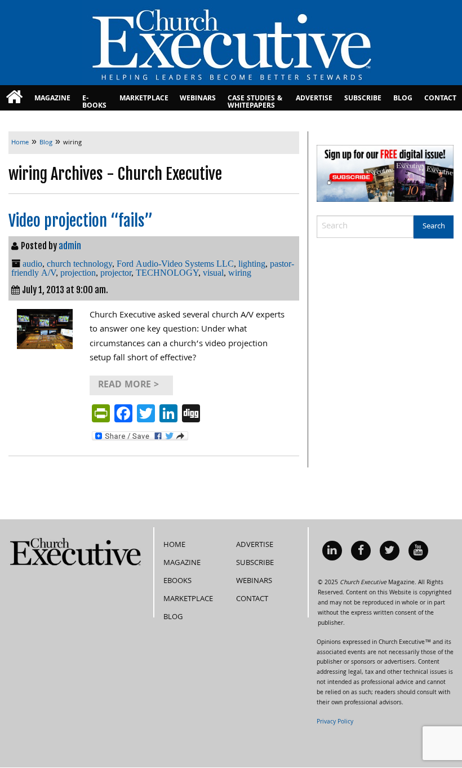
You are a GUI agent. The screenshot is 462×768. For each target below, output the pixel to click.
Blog (402, 99)
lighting (251, 263)
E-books (94, 102)
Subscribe (362, 99)
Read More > (128, 385)
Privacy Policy (335, 722)
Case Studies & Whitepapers (255, 102)
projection (78, 272)
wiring (239, 272)
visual (213, 272)
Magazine (52, 99)
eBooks (177, 581)
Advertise (314, 99)
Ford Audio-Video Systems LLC (175, 263)
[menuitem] (14, 98)
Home (174, 545)
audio (32, 263)
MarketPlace (143, 99)
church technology (79, 263)
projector (115, 272)
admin (70, 245)
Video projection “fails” (80, 221)
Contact (440, 99)
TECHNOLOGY (167, 272)
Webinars (198, 99)
